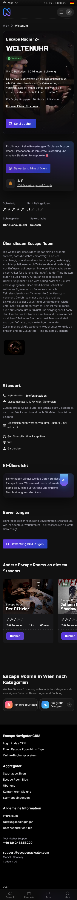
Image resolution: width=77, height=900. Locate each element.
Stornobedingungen (16, 797)
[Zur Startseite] (6, 12)
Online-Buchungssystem (19, 755)
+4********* (15, 395)
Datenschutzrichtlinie (17, 828)
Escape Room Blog (15, 779)
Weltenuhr (21, 25)
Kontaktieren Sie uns (17, 791)
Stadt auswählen (14, 773)
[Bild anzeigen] (14, 348)
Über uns (9, 785)
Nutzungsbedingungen (18, 822)
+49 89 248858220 (55, 2)
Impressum (10, 816)
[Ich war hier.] (46, 584)
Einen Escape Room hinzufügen (24, 749)
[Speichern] (38, 584)
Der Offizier (17, 609)
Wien (6, 25)
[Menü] (65, 12)
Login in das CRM (14, 743)
